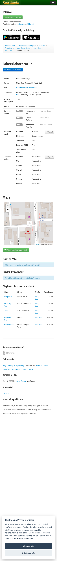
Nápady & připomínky (16, 365)
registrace (21, 24)
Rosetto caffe (9, 324)
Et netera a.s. (8, 353)
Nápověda (6, 369)
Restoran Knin (7, 318)
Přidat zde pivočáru (13, 69)
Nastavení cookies (19, 369)
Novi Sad (38, 317)
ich (17, 94)
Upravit (50, 132)
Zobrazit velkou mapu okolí (16, 250)
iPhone (45, 365)
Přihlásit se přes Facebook (12, 17)
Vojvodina (8, 48)
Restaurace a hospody (27, 45)
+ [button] (7, 205)
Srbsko (42, 45)
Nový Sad (37, 48)
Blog (4, 365)
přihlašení (30, 24)
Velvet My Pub (7, 304)
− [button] (7, 209)
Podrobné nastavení (23, 538)
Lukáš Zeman (21, 381)
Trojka (6, 310)
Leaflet (37, 244)
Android (38, 365)
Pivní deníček (8, 1)
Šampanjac (8, 296)
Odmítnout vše (28, 553)
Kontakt (31, 369)
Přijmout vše (28, 546)
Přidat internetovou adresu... (27, 87)
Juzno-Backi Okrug (23, 48)
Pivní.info (6, 393)
